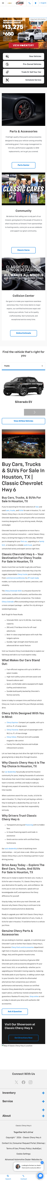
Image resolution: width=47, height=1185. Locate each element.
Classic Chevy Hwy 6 (32, 1138)
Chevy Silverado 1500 (13, 591)
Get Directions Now (23, 1038)
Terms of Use (12, 1149)
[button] (20, 45)
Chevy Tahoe (11, 737)
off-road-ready (33, 578)
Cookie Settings (23, 1154)
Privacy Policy (25, 1149)
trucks (12, 510)
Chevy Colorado (8, 602)
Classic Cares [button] (23, 250)
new (37, 507)
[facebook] (23, 1082)
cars (7, 510)
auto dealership (11, 849)
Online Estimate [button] (23, 333)
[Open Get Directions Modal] (36, 3)
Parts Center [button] (23, 165)
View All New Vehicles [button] (23, 421)
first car (24, 541)
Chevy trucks (22, 574)
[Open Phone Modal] (30, 3)
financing (29, 825)
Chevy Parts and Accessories (22, 947)
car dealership (10, 772)
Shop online (34, 996)
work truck (28, 545)
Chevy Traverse (12, 730)
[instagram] (30, 1082)
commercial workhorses (15, 578)
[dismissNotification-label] (42, 1162)
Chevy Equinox (12, 722)
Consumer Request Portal (24, 1143)
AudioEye (37, 1149)
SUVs (21, 510)
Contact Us (7, 1143)
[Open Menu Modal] (3, 3)
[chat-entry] (40, 1176)
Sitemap (40, 1143)
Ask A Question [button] (15, 1012)
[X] (16, 1082)
